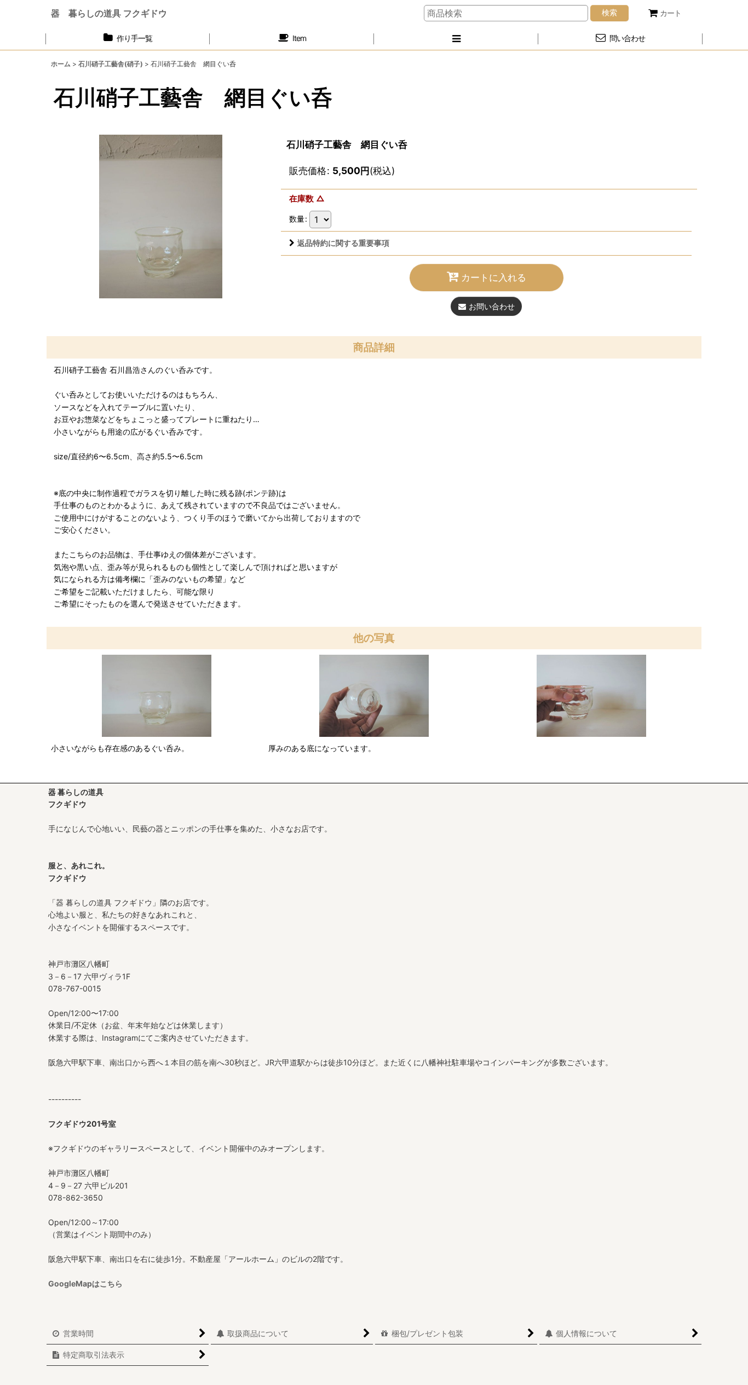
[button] (456, 38)
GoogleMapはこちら (85, 1283)
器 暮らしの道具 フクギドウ (109, 13)
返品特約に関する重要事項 (343, 242)
